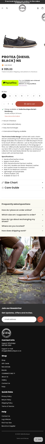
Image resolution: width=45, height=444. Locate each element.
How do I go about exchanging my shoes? (18, 220)
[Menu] (2, 8)
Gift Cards (5, 363)
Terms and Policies (23, 438)
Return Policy (6, 400)
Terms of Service (8, 406)
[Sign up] (40, 319)
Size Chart (11, 182)
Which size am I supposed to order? (19, 214)
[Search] (7, 8)
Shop (3, 360)
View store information (12, 116)
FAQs (3, 387)
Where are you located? (13, 226)
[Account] (38, 8)
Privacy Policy (7, 396)
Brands (4, 370)
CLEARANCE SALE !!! (8, 373)
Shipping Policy (7, 403)
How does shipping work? (14, 230)
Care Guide (12, 187)
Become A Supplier (8, 426)
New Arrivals (6, 367)
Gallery (4, 380)
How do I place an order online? (17, 210)
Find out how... (23, 85)
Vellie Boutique (25, 434)
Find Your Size (7, 423)
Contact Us (6, 383)
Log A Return (6, 419)
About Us (5, 377)
